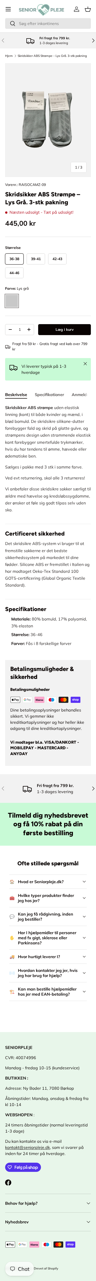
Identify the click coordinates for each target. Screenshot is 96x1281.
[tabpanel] (48, 528)
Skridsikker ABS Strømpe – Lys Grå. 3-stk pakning (52, 56)
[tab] (16, 394)
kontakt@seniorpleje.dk (27, 1147)
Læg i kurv (65, 329)
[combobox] (48, 23)
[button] (87, 9)
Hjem (9, 56)
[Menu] (8, 9)
